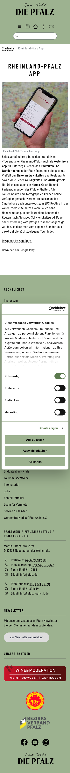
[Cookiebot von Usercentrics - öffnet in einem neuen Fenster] (49, 309)
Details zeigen (48, 428)
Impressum (11, 300)
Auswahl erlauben (35, 450)
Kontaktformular (14, 498)
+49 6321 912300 (35, 560)
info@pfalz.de (29, 574)
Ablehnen (35, 461)
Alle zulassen (35, 439)
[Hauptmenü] (19, 26)
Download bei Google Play (18, 250)
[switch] (60, 388)
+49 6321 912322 (43, 565)
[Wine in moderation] (35, 673)
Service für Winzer (15, 511)
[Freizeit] (51, 26)
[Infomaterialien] (43, 26)
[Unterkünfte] (35, 26)
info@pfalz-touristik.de (34, 593)
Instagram (45, 742)
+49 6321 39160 (40, 584)
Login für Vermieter (16, 504)
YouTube (35, 742)
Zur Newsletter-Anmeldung (26, 637)
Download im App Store (17, 241)
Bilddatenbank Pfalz (16, 471)
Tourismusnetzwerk (16, 478)
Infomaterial (11, 485)
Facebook (24, 742)
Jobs (7, 491)
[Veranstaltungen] (27, 26)
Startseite (8, 48)
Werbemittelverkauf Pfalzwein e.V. (25, 518)
